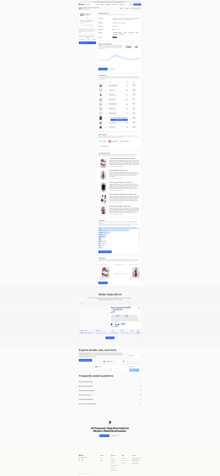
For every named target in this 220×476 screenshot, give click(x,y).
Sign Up (101, 460)
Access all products (119, 119)
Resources (115, 4)
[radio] (111, 324)
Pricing (97, 4)
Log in (131, 4)
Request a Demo (115, 435)
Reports (102, 4)
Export (121, 8)
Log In (101, 458)
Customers (122, 4)
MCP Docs (113, 467)
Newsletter (108, 4)
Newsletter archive (114, 465)
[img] (119, 59)
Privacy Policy (124, 458)
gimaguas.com (85, 9)
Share (127, 8)
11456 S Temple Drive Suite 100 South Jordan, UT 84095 (136, 460)
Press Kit (123, 462)
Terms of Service (125, 460)
